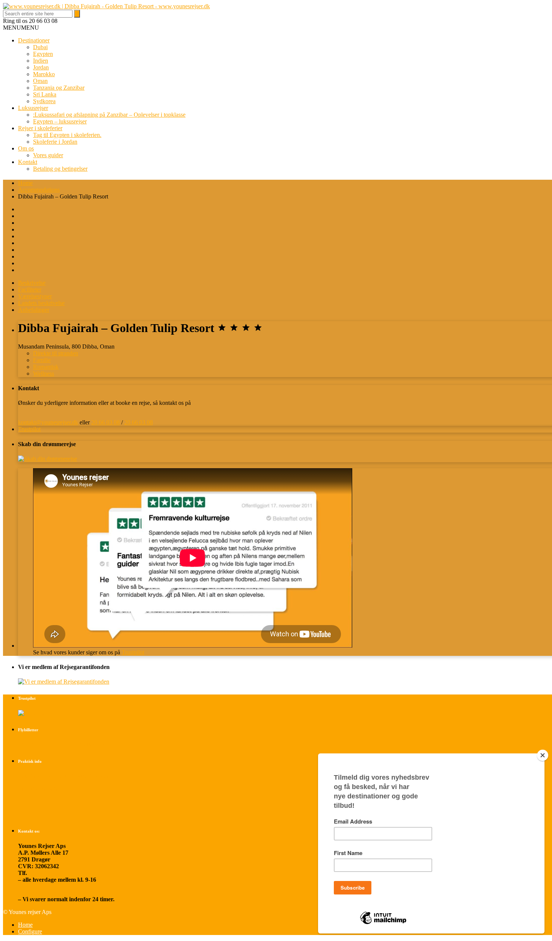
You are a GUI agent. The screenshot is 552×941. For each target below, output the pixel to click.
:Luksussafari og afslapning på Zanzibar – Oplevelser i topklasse (109, 114)
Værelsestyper (35, 296)
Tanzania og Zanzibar (58, 87)
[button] (21, 27)
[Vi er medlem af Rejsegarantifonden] (63, 681)
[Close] (542, 755)
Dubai (40, 47)
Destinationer (34, 40)
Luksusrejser (33, 108)
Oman (40, 81)
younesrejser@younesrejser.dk (57, 892)
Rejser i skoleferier (40, 128)
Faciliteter (29, 289)
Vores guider (48, 155)
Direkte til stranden (55, 353)
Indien (40, 60)
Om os (26, 148)
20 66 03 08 (105, 422)
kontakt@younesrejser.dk (48, 422)
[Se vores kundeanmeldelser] (32, 713)
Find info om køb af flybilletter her (62, 744)
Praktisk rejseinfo (40, 789)
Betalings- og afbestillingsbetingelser (63, 776)
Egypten (43, 54)
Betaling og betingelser (60, 168)
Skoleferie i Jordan (55, 141)
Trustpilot (29, 429)
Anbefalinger (33, 310)
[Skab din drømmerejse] (47, 458)
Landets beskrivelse (41, 303)
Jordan (41, 67)
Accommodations (39, 189)
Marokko (44, 74)
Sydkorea (44, 101)
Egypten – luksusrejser (60, 121)
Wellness (43, 373)
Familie (42, 360)
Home (25, 183)
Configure (30, 931)
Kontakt (27, 162)
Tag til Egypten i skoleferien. (67, 135)
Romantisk (46, 367)
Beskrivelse (31, 283)
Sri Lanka (44, 94)
